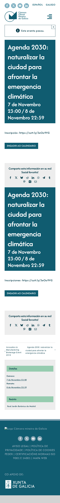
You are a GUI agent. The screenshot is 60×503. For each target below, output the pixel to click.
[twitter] (13, 5)
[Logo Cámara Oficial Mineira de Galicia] (17, 13)
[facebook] (7, 5)
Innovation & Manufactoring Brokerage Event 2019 (13, 351)
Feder (9, 454)
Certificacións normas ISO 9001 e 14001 (34, 456)
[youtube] (20, 5)
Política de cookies (40, 450)
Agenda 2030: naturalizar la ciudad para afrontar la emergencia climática (39, 350)
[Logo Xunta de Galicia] (20, 481)
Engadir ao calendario (21, 145)
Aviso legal (20, 446)
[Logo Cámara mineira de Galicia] (26, 428)
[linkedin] (26, 5)
